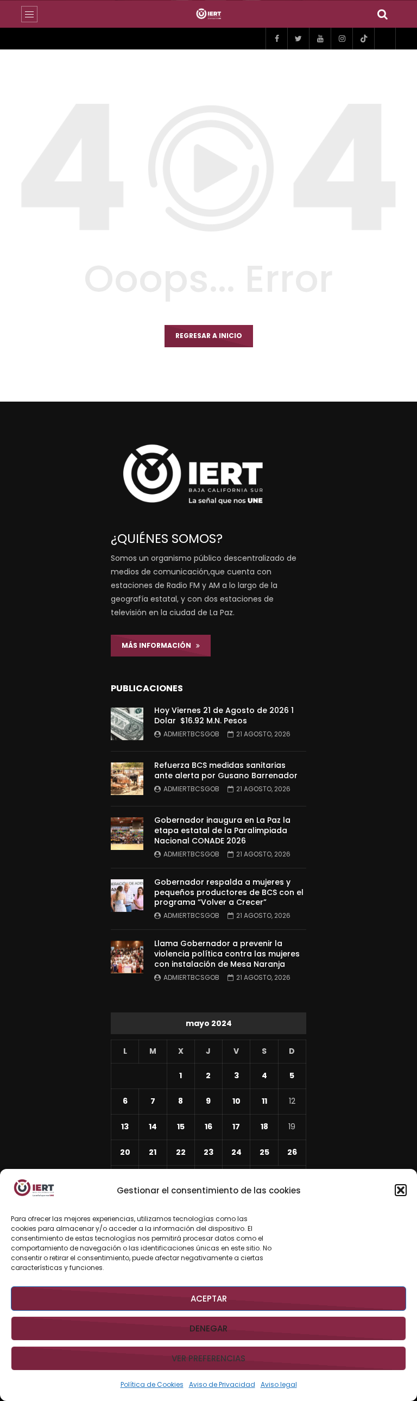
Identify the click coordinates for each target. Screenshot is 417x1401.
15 (181, 1126)
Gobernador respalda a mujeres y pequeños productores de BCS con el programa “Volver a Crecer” (229, 892)
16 (208, 1126)
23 (208, 1152)
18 (264, 1126)
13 (125, 1126)
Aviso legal (279, 1384)
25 (264, 1152)
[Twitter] (298, 38)
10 (236, 1101)
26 (292, 1152)
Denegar (208, 1328)
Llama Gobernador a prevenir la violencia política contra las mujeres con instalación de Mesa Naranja (227, 954)
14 (153, 1126)
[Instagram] (341, 38)
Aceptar (209, 1298)
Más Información (159, 645)
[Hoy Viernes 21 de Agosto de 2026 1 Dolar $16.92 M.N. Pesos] (127, 724)
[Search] (382, 14)
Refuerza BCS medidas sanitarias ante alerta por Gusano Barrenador (226, 770)
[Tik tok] (363, 38)
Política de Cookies (152, 1384)
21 (152, 1152)
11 (264, 1101)
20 (125, 1152)
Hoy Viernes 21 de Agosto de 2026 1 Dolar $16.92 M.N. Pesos (224, 715)
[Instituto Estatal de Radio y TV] (208, 14)
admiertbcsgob (191, 734)
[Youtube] (320, 38)
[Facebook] (276, 38)
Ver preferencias (208, 1358)
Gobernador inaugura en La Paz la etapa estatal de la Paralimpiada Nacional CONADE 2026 (222, 830)
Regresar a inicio (208, 335)
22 (181, 1152)
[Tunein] (385, 38)
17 (236, 1126)
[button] (400, 1190)
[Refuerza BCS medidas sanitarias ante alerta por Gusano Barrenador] (127, 778)
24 (236, 1152)
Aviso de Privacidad (222, 1384)
